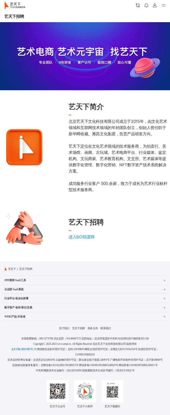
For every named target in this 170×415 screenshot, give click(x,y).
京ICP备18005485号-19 (23, 349)
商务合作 (93, 328)
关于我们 (64, 328)
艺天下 (12, 268)
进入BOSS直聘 (82, 237)
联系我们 (105, 328)
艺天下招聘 (78, 328)
